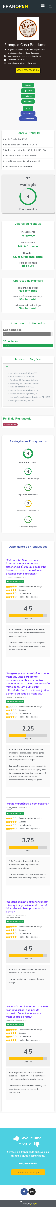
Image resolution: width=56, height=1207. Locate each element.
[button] (28, 70)
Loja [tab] (6, 366)
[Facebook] (24, 1191)
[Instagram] (32, 1191)
